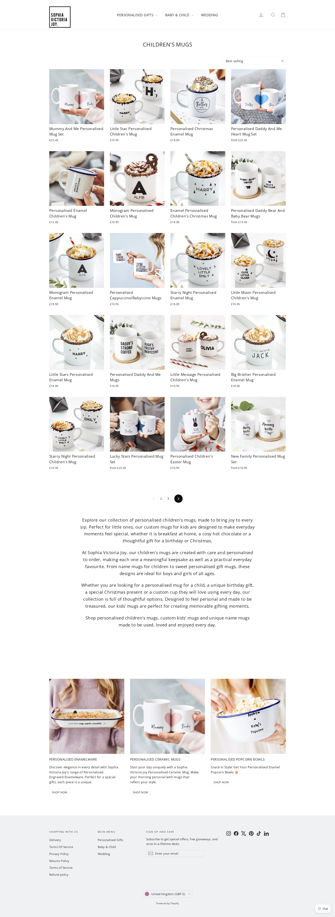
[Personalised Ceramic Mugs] (167, 716)
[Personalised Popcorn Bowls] (248, 716)
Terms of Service (61, 868)
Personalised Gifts (136, 15)
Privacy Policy (59, 854)
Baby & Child (177, 15)
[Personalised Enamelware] (86, 716)
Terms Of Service (61, 847)
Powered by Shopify (167, 903)
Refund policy (58, 874)
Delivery (55, 840)
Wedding (209, 15)
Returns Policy (59, 861)
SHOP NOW (59, 792)
